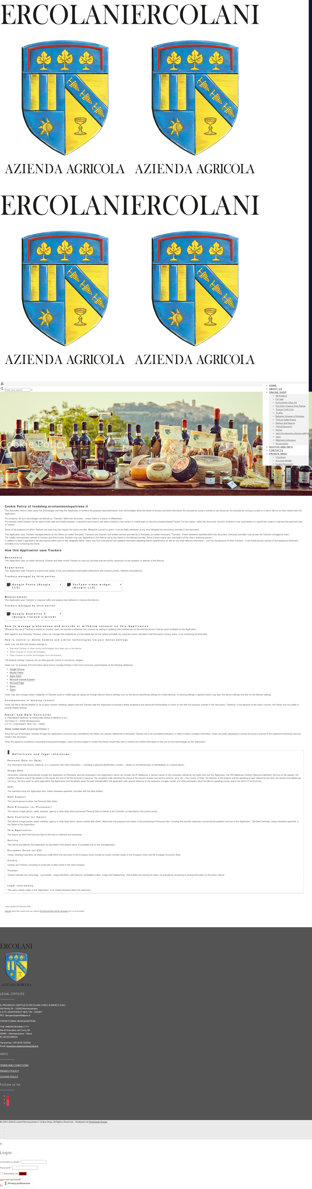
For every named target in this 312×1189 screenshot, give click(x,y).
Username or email (10, 1161)
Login (22, 1173)
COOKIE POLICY (9, 1076)
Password (6, 1167)
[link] (32, 389)
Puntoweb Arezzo (98, 1121)
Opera (12, 689)
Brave (12, 686)
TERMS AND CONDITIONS (14, 1065)
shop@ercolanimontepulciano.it (22, 1046)
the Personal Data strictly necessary (54, 911)
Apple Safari (15, 676)
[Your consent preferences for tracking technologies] (18, 1183)
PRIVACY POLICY (9, 1070)
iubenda (8, 911)
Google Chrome (17, 669)
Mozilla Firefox (17, 672)
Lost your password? (10, 1179)
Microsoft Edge (17, 682)
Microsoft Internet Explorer (22, 679)
